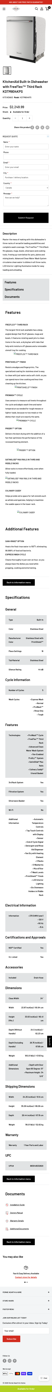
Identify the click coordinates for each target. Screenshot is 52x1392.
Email (6, 162)
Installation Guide (17, 1205)
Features (10, 282)
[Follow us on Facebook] (4, 1361)
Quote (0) (50, 1041)
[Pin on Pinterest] (37, 127)
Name (6, 142)
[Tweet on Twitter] (42, 127)
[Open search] (36, 8)
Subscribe (11, 1339)
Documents (12, 296)
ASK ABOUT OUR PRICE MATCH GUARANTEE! (26, 2)
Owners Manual (16, 1213)
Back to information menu (19, 582)
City (5, 173)
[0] (47, 8)
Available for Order (26, 1388)
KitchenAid (8, 97)
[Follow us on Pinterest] (15, 1361)
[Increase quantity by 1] (29, 118)
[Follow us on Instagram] (9, 1361)
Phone (6, 152)
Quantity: (7, 118)
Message (7, 193)
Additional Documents (19, 1229)
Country (7, 183)
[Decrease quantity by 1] (15, 118)
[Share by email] (47, 127)
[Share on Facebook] (32, 127)
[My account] (41, 8)
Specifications (14, 289)
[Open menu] (4, 9)
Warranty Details (17, 1221)
